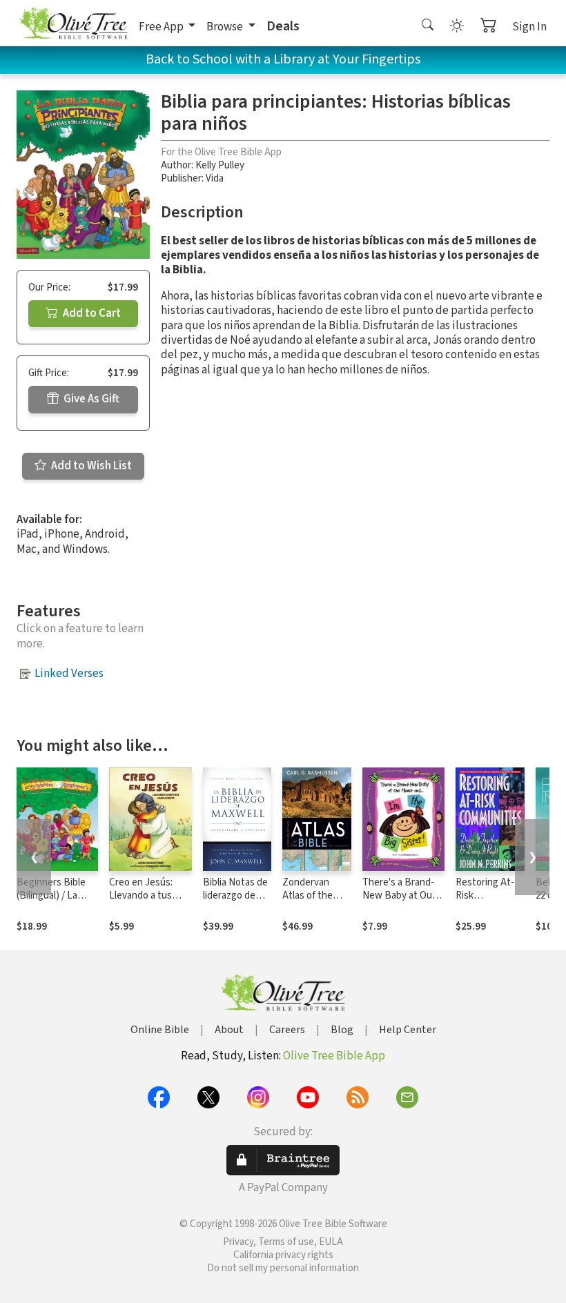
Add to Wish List (90, 466)
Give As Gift (90, 399)
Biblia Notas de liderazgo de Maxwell (235, 895)
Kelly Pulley (219, 165)
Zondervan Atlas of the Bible (307, 895)
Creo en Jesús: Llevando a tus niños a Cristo (141, 895)
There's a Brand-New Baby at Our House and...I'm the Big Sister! (403, 902)
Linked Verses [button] (69, 673)
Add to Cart (91, 313)
